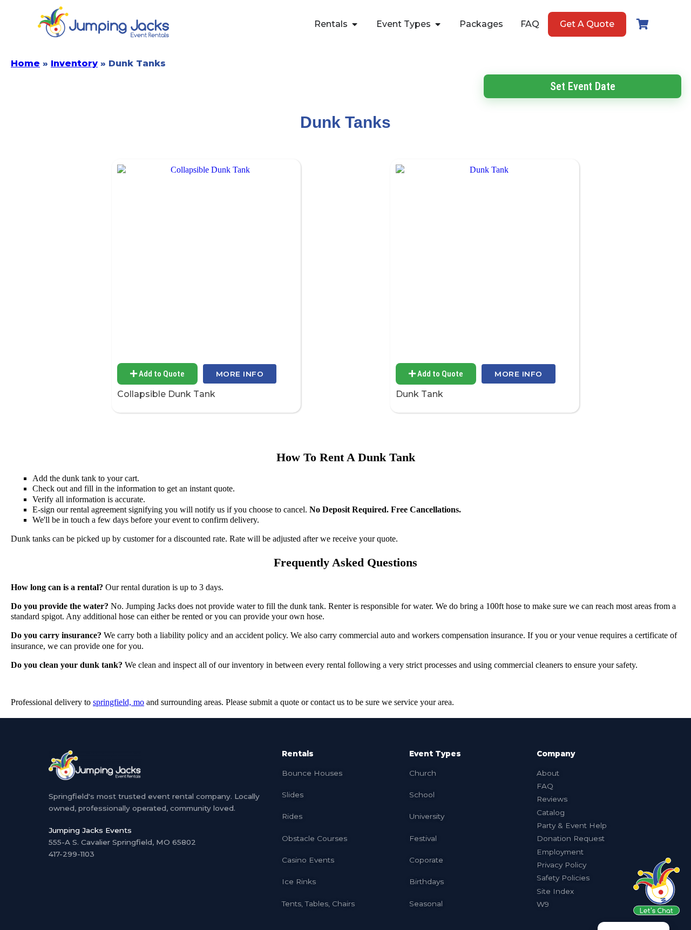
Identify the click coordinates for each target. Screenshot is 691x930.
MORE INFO (240, 374)
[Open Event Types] (437, 24)
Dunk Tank (419, 394)
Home (25, 63)
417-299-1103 (71, 854)
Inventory (74, 63)
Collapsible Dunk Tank (166, 394)
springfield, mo (118, 702)
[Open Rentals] (354, 24)
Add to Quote (161, 374)
